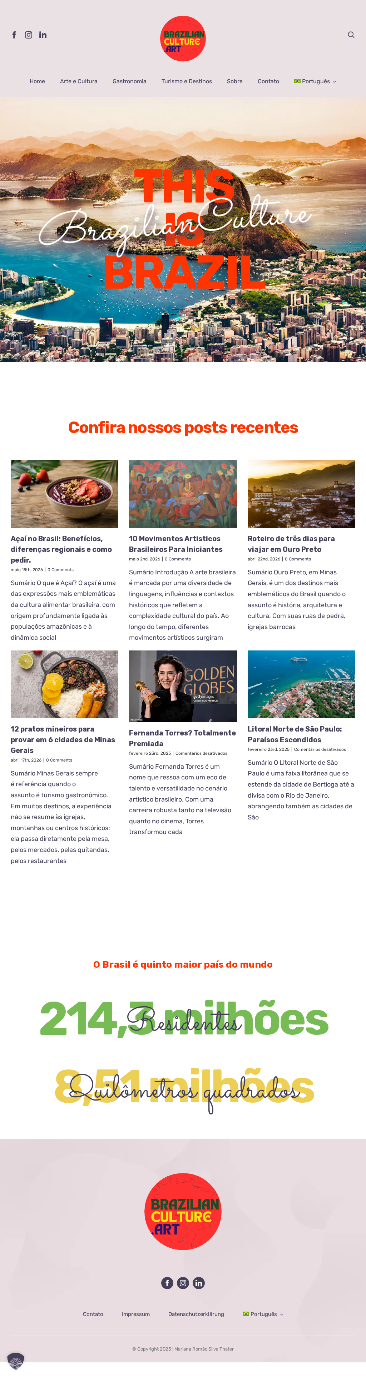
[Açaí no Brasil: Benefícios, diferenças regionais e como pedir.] (64, 494)
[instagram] (28, 35)
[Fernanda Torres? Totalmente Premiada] (183, 686)
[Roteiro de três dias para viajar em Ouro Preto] (301, 494)
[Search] (351, 35)
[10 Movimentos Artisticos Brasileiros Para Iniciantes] (183, 494)
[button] (15, 1361)
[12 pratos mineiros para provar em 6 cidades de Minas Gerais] (64, 684)
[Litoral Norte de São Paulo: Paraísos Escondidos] (301, 684)
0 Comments (61, 569)
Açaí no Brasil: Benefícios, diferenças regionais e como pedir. (61, 549)
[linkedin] (42, 35)
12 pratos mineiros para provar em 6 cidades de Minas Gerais (63, 740)
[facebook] (14, 35)
